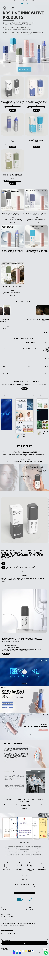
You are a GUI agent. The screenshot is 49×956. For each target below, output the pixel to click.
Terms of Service (29, 909)
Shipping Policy (29, 907)
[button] (44, 3)
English (37, 952)
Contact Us (3, 909)
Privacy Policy (28, 911)
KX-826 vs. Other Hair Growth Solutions (9, 916)
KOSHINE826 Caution (5, 914)
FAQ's (2, 911)
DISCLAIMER (3, 913)
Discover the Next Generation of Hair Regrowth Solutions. (24, 0)
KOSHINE (5, 948)
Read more (3, 581)
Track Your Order (29, 913)
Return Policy (28, 906)
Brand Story (3, 906)
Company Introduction (5, 907)
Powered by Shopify (5, 949)
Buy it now (24, 575)
